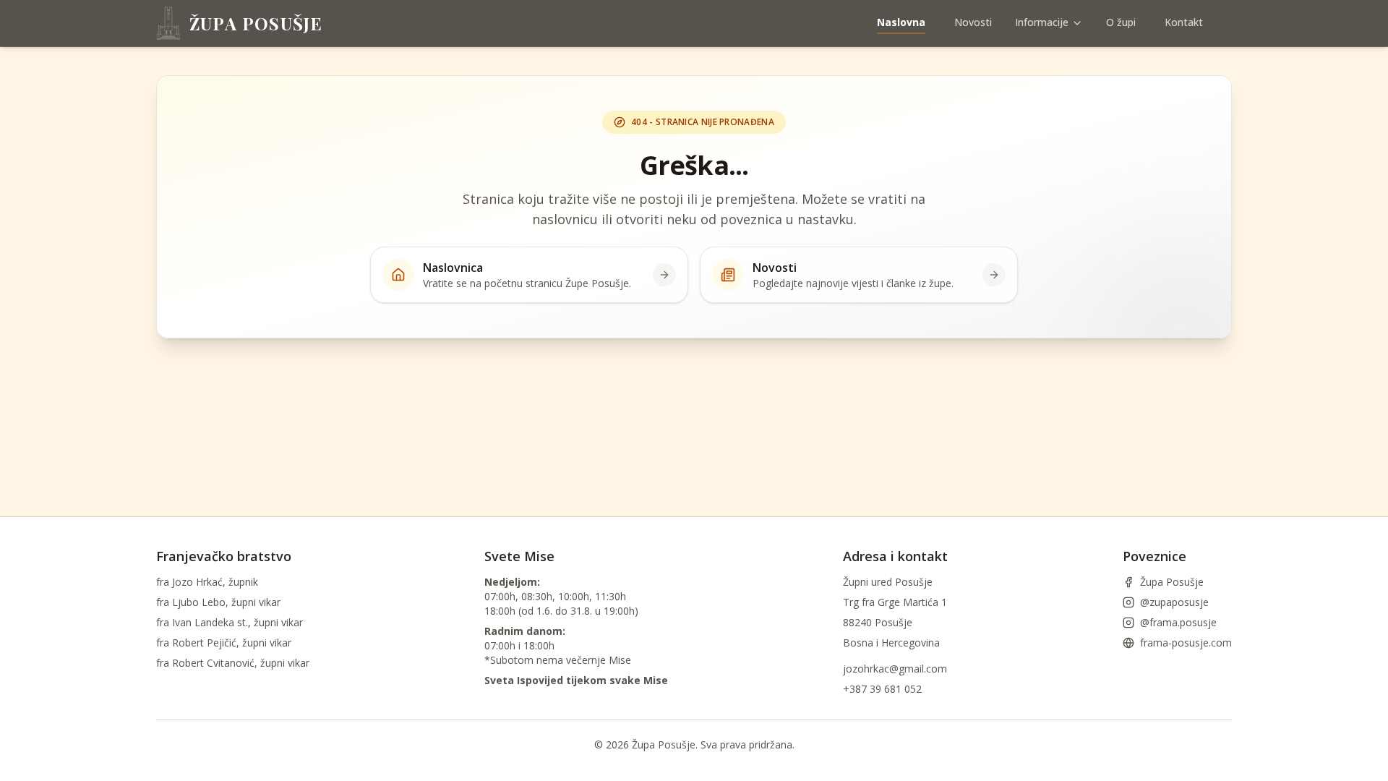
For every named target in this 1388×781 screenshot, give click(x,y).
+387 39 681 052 (882, 689)
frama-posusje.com (1186, 642)
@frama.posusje (1178, 622)
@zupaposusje (1174, 602)
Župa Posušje (1172, 582)
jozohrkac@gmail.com (895, 668)
